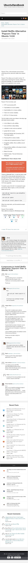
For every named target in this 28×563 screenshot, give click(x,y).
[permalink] (25, 229)
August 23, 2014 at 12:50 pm (14, 343)
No (12, 557)
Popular (14, 465)
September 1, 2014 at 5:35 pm (14, 353)
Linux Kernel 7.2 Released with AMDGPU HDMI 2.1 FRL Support (16, 451)
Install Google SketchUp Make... (14, 256)
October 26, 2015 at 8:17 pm (15, 374)
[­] (14, 0)
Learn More (17, 557)
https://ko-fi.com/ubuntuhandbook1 (11, 249)
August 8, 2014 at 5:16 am (14, 288)
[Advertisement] (14, 56)
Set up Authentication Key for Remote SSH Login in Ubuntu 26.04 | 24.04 (15, 528)
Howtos (3, 229)
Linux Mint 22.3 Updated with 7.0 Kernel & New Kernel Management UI (14, 540)
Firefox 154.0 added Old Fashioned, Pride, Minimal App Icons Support (15, 440)
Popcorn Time (10, 229)
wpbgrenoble (8, 517)
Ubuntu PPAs (16, 524)
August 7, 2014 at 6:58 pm (13, 274)
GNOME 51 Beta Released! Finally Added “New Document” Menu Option (15, 456)
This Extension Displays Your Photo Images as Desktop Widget (15, 414)
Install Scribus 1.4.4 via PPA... (13, 260)
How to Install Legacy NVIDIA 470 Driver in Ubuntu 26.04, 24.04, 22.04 (15, 518)
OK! (9, 557)
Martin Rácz (8, 524)
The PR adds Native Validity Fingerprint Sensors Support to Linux (16, 435)
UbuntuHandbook (14, 5)
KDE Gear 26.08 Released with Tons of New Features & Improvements (16, 409)
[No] (26, 556)
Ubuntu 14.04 (16, 229)
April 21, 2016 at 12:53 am (18, 383)
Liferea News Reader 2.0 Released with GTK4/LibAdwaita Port (16, 419)
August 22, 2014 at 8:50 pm (17, 305)
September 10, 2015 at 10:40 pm (18, 362)
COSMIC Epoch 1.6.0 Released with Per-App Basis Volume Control (16, 425)
